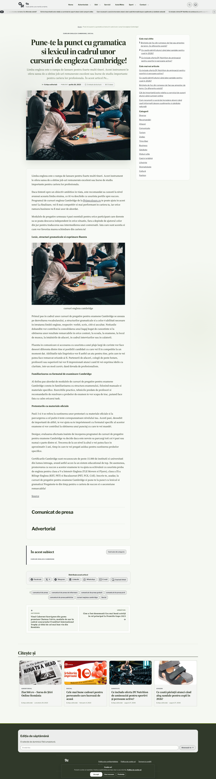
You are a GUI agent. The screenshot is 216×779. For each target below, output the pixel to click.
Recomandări (145, 120)
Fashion (142, 175)
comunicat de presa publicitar (61, 597)
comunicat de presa (40, 592)
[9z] (21, 5)
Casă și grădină (146, 158)
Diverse (142, 115)
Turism (142, 132)
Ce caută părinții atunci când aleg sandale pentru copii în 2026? (162, 52)
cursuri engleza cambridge (75, 33)
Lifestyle (143, 162)
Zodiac (142, 137)
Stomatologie (145, 167)
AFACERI (159, 688)
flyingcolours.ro (92, 200)
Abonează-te (186, 748)
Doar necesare (109, 774)
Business (143, 145)
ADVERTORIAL (26, 688)
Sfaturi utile (144, 154)
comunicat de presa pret (115, 592)
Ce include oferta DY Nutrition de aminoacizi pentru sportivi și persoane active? (161, 59)
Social (90, 33)
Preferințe (121, 774)
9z (27, 3)
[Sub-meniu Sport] (135, 4)
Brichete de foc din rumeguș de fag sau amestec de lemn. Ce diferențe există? (162, 44)
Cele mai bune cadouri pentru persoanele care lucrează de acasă (84, 695)
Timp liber (143, 141)
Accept (96, 774)
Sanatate (115, 688)
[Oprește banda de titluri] (214, 12)
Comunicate (144, 128)
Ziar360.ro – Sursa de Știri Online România (37, 693)
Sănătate (143, 150)
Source (35, 496)
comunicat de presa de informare (65, 592)
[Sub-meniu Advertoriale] (90, 4)
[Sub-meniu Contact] (148, 4)
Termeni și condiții (144, 761)
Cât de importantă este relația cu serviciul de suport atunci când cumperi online (34, 12)
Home (80, 27)
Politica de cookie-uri (128, 761)
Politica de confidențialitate (108, 761)
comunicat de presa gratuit (91, 592)
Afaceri (142, 124)
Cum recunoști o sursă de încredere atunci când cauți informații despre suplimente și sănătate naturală (98, 12)
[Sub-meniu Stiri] (99, 4)
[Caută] (189, 4)
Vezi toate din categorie (116, 552)
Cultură (142, 171)
